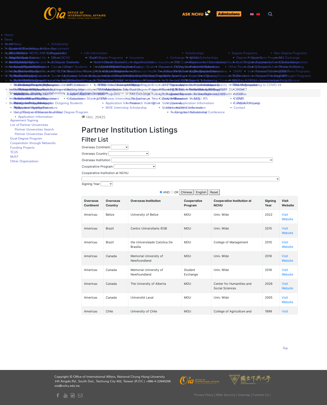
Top (285, 348)
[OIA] (200, 380)
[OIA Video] (74, 396)
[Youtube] (67, 396)
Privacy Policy (203, 395)
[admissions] (229, 14)
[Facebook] (60, 396)
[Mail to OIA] (81, 396)
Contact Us (261, 395)
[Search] (271, 14)
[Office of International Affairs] (75, 13)
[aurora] (198, 14)
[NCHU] (250, 379)
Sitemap (244, 395)
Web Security (225, 395)
